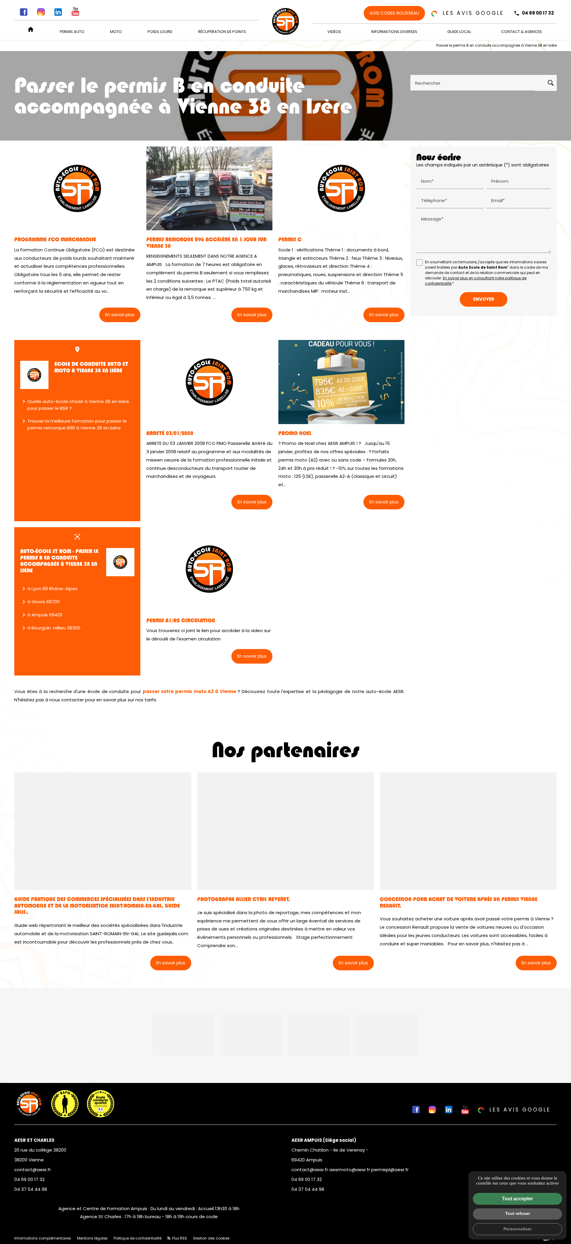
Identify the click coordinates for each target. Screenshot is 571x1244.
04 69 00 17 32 (538, 13)
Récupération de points (222, 31)
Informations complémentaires (42, 1238)
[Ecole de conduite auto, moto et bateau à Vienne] (285, 21)
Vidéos (334, 31)
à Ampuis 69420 (41, 614)
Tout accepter (517, 1198)
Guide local (459, 31)
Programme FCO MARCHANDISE (55, 239)
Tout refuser (517, 1213)
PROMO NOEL (294, 433)
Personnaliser (517, 1228)
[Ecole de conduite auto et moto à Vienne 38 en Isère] (34, 375)
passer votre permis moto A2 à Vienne (189, 691)
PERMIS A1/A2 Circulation (180, 620)
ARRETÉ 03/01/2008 (169, 433)
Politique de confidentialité (137, 1238)
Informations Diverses (394, 31)
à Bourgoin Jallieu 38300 (50, 628)
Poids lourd (160, 31)
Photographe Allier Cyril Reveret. (243, 899)
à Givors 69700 (40, 601)
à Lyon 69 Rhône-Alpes (49, 588)
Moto (116, 31)
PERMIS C (290, 239)
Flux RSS (179, 1238)
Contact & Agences (521, 31)
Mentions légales (92, 1238)
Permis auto (72, 31)
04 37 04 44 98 (30, 1189)
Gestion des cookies (211, 1238)
